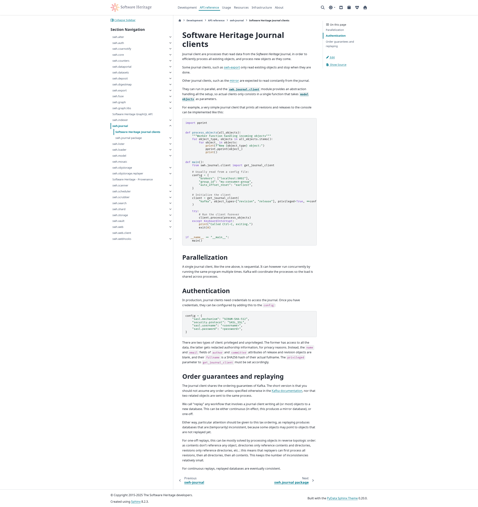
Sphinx (136, 502)
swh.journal (120, 126)
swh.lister (118, 144)
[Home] (179, 20)
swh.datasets (120, 72)
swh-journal (237, 20)
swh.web (117, 227)
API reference (209, 7)
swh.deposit (120, 78)
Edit (332, 57)
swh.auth (118, 43)
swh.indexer (120, 120)
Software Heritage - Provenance (132, 179)
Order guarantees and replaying (340, 44)
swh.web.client (121, 233)
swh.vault (118, 221)
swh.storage (120, 215)
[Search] (322, 7)
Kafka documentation (287, 391)
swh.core (118, 54)
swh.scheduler (121, 191)
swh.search (119, 203)
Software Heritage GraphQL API (132, 114)
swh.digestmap (122, 84)
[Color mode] (331, 7)
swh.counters (120, 60)
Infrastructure (262, 7)
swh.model (119, 155)
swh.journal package (128, 138)
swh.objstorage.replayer (127, 173)
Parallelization (335, 30)
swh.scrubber (121, 197)
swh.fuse (118, 96)
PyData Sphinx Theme (342, 498)
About (279, 7)
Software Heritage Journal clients (137, 132)
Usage (226, 7)
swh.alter (118, 37)
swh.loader (119, 149)
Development (187, 7)
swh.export (119, 90)
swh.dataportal (121, 66)
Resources (241, 7)
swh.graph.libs (121, 108)
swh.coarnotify (121, 48)
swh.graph (119, 102)
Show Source (337, 65)
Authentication (336, 36)
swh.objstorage (122, 167)
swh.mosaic (119, 161)
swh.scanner (120, 185)
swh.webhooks (121, 239)
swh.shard (118, 209)
